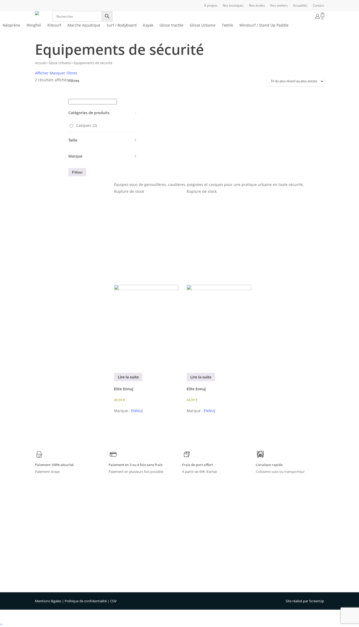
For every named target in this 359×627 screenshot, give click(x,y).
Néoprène (141, 519)
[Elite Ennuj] (146, 280)
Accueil (40, 62)
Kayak (138, 553)
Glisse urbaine (144, 574)
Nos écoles (206, 533)
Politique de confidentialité (86, 601)
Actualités (205, 546)
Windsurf (140, 540)
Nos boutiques (209, 526)
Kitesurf (139, 533)
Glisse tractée (143, 567)
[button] (179, 623)
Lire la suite (128, 377)
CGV (113, 601)
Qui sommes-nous (212, 519)
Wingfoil (139, 526)
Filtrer (77, 172)
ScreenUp (316, 601)
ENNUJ (137, 410)
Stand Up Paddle (146, 560)
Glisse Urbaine (60, 62)
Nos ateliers (207, 540)
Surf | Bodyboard (147, 546)
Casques (86, 125)
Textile (138, 581)
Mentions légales (48, 601)
